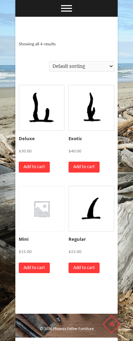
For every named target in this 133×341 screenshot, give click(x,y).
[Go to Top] (111, 324)
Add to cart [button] (34, 166)
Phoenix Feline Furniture (73, 329)
